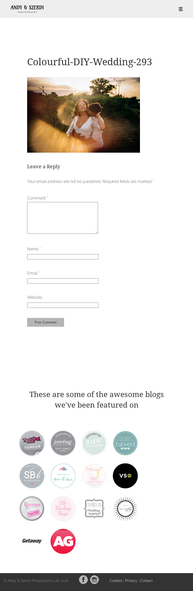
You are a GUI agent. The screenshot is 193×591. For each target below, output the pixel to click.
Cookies (116, 580)
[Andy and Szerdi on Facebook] (83, 583)
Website (34, 297)
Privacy (131, 580)
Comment (37, 198)
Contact (146, 580)
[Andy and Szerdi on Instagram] (94, 583)
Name (34, 249)
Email (33, 273)
